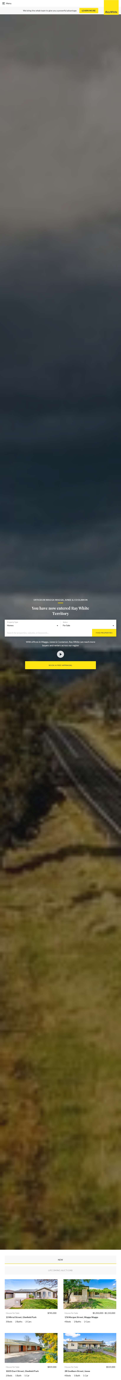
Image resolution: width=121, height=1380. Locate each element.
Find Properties (104, 633)
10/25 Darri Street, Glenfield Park (22, 1371)
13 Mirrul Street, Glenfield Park (21, 1317)
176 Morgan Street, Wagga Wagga (81, 1317)
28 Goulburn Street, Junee (77, 1371)
